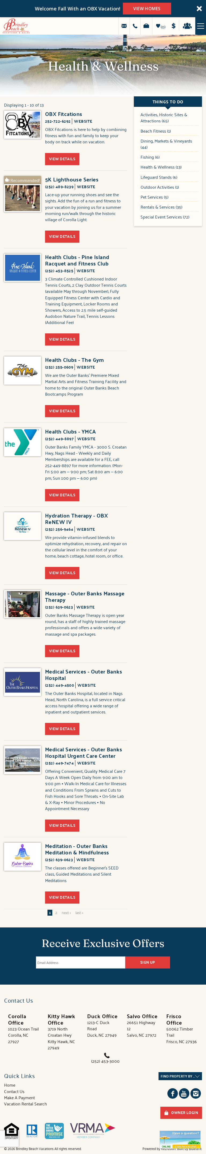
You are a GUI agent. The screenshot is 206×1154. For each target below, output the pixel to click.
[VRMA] (93, 1131)
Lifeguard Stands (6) (159, 177)
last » (79, 912)
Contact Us (14, 1091)
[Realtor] (32, 1131)
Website (83, 121)
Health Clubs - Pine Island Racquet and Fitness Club (77, 260)
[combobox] (180, 1076)
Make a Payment (175, 25)
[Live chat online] (180, 1140)
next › (66, 912)
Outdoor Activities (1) (160, 187)
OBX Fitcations (63, 114)
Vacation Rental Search (25, 1103)
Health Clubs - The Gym (74, 360)
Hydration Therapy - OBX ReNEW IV (76, 519)
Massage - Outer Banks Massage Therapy (85, 596)
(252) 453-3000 (105, 1061)
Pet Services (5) (154, 197)
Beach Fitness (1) (156, 131)
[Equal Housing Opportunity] (11, 1131)
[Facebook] (172, 1093)
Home (9, 1085)
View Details (62, 158)
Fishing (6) (150, 157)
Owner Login (184, 1112)
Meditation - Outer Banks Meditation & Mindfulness (77, 849)
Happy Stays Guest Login (189, 25)
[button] (103, 8)
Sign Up (147, 962)
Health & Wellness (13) (161, 167)
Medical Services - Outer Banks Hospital (83, 675)
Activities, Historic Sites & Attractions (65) (164, 117)
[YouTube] (184, 1093)
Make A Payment (19, 1097)
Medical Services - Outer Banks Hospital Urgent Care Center (83, 752)
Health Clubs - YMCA (70, 431)
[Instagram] (195, 1093)
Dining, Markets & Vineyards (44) (166, 144)
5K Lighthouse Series (71, 179)
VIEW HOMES (147, 9)
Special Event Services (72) (165, 217)
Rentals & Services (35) (161, 207)
